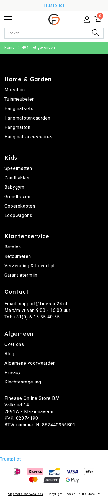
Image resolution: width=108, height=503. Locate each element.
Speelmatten (18, 168)
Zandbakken (17, 177)
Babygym (14, 187)
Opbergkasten (19, 206)
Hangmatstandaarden (27, 118)
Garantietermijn (20, 275)
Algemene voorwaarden (30, 363)
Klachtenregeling (22, 382)
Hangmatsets (19, 108)
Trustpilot (54, 5)
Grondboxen (17, 196)
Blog (9, 353)
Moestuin (14, 89)
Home (9, 48)
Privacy (12, 372)
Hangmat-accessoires (28, 136)
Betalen (12, 247)
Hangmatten (17, 127)
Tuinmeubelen (19, 99)
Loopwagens (18, 215)
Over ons (14, 344)
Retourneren (17, 256)
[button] (8, 19)
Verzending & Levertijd (29, 265)
